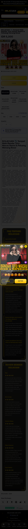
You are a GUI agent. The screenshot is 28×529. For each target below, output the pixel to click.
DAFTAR (20, 281)
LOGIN (8, 281)
